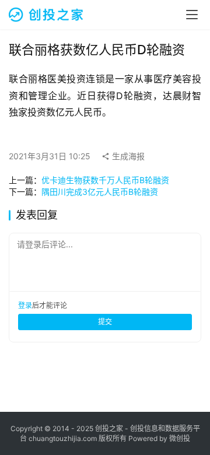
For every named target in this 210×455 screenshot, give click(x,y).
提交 (105, 321)
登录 (25, 305)
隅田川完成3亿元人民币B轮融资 (99, 192)
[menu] (192, 14)
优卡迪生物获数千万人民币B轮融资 (105, 180)
